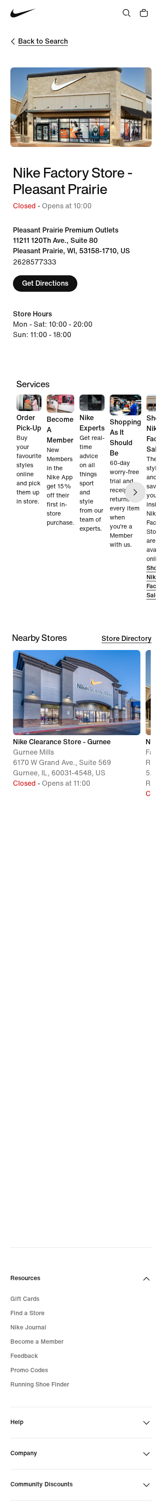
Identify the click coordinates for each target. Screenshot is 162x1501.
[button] (76, 723)
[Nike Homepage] (23, 13)
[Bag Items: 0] (144, 13)
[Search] (126, 13)
